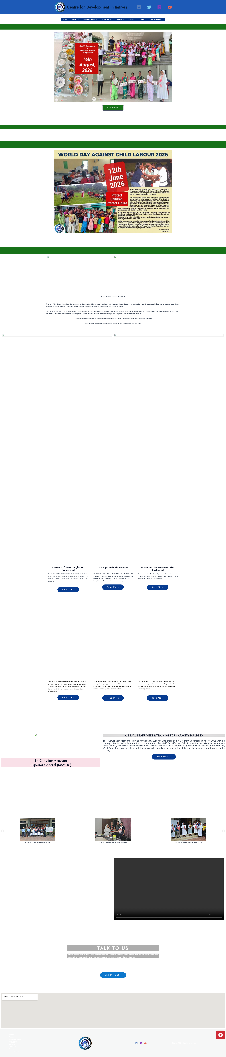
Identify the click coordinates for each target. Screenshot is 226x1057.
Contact (142, 19)
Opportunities (155, 19)
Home (65, 19)
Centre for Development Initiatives (97, 7)
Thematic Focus (89, 19)
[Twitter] (149, 7)
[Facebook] (139, 7)
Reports (119, 19)
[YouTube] (169, 7)
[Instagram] (159, 7)
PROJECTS (105, 19)
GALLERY (131, 19)
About (74, 19)
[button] (78, 19)
